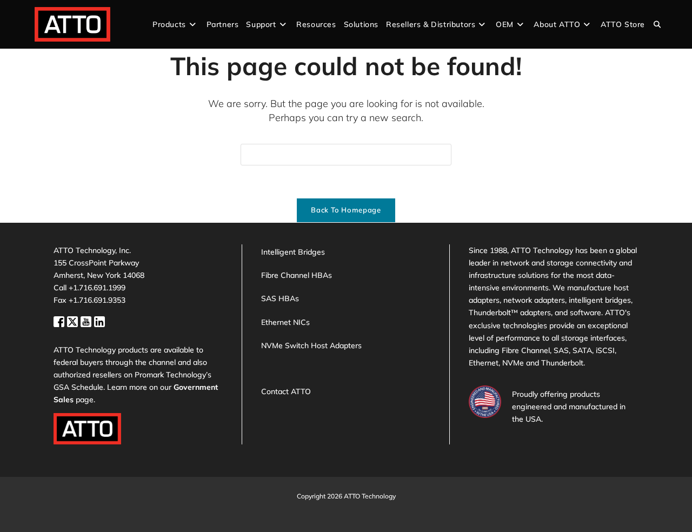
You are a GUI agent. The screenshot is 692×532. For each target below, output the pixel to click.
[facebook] (60, 320)
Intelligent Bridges (293, 252)
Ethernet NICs (285, 322)
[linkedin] (99, 320)
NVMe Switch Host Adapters (311, 345)
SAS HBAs (280, 298)
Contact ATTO (286, 391)
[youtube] (87, 320)
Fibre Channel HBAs (296, 275)
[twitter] (74, 320)
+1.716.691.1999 (97, 287)
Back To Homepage (346, 209)
